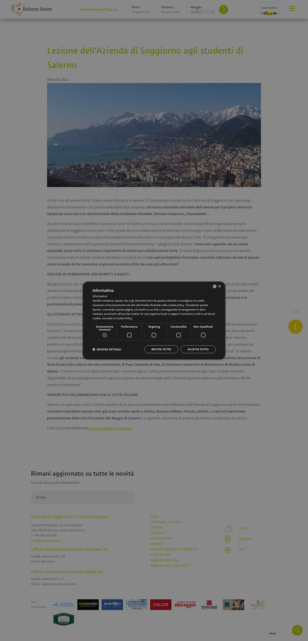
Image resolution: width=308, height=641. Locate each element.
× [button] (219, 286)
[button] (107, 349)
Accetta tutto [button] (198, 349)
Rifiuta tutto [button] (161, 349)
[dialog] (154, 321)
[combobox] (214, 286)
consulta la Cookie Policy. (117, 318)
